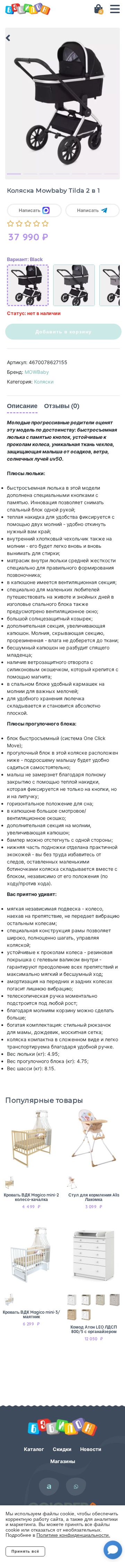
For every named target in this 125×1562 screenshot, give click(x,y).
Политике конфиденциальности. (73, 1535)
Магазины (62, 1461)
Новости (90, 1449)
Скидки (62, 1449)
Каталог (34, 1449)
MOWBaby (37, 372)
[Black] (28, 285)
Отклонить (73, 1551)
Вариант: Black (25, 259)
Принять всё (25, 1551)
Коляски (43, 382)
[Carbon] (74, 285)
